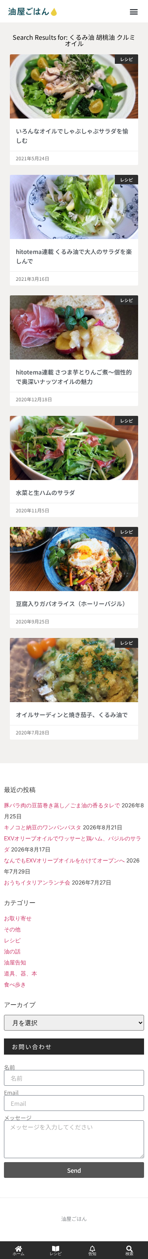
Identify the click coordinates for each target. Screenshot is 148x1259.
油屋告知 (15, 962)
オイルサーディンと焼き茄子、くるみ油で (72, 714)
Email (11, 1092)
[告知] (92, 1249)
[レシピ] (55, 1249)
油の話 (12, 951)
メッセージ (18, 1117)
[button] (133, 11)
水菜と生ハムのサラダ (45, 492)
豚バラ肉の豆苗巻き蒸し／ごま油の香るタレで (62, 805)
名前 (9, 1067)
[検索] (129, 1249)
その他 (12, 929)
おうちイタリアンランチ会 (37, 882)
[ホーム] (18, 1249)
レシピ (12, 940)
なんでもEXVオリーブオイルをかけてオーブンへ (64, 860)
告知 (92, 1254)
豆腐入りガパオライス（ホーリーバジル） (72, 603)
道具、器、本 (20, 973)
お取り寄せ (18, 918)
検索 (129, 1254)
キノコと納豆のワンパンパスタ (42, 827)
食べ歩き (15, 984)
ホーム (18, 1254)
